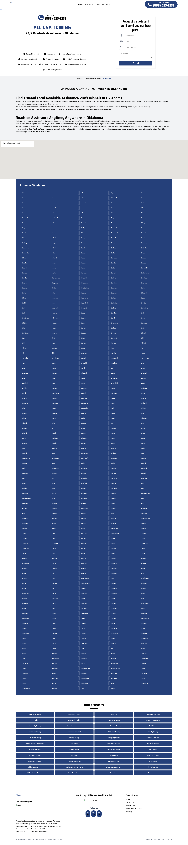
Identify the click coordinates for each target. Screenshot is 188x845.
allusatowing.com (28, 839)
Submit (136, 63)
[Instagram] (88, 813)
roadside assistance (92, 78)
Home (79, 78)
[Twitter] (93, 813)
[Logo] (28, 4)
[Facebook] (99, 813)
